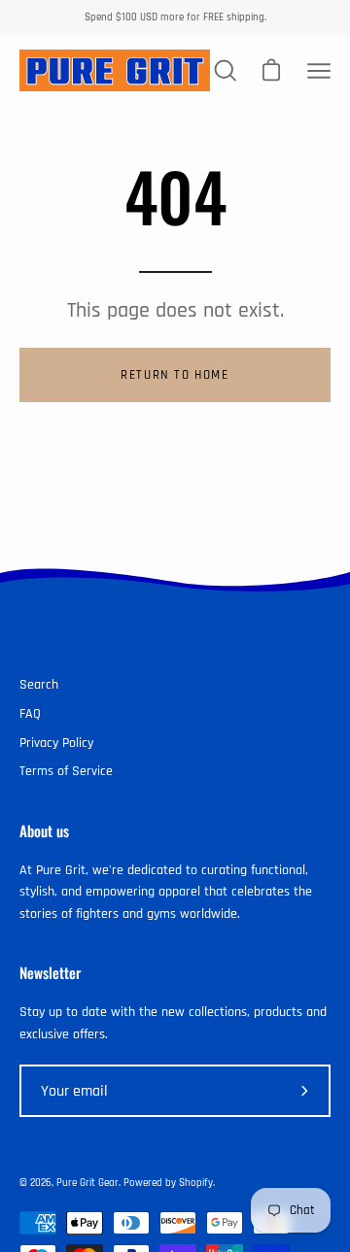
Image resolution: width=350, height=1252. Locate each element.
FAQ (30, 714)
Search (38, 685)
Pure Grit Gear (87, 1183)
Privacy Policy (56, 743)
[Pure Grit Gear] (114, 70)
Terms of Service (66, 771)
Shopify (196, 1183)
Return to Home (174, 375)
